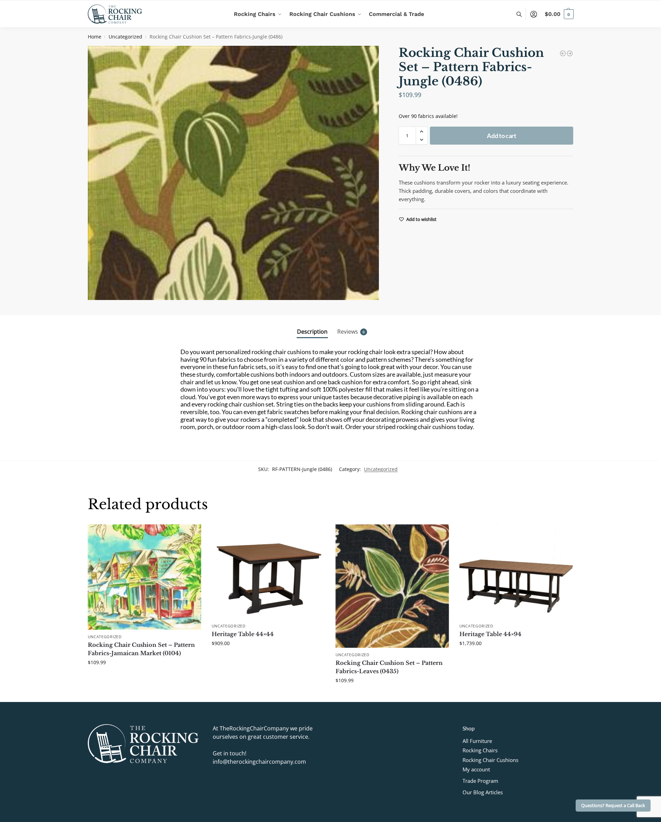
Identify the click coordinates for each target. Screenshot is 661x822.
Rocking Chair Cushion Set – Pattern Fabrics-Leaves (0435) (389, 667)
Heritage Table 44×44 (243, 634)
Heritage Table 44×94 (490, 634)
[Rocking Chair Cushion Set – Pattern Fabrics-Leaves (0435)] (392, 586)
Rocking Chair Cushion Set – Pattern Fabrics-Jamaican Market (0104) (141, 649)
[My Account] (533, 14)
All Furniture (477, 740)
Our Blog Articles (483, 792)
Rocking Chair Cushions (490, 759)
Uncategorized (125, 37)
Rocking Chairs (480, 750)
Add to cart (501, 135)
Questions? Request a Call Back (613, 805)
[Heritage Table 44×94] (516, 571)
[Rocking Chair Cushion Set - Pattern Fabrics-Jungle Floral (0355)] (562, 53)
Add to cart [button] (144, 677)
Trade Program (480, 780)
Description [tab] (312, 331)
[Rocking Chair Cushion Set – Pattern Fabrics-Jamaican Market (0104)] (144, 577)
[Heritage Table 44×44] (268, 571)
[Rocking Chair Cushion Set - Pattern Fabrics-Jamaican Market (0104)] (569, 53)
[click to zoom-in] (233, 173)
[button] (559, 14)
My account (476, 769)
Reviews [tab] (351, 331)
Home (94, 37)
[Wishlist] (191, 535)
